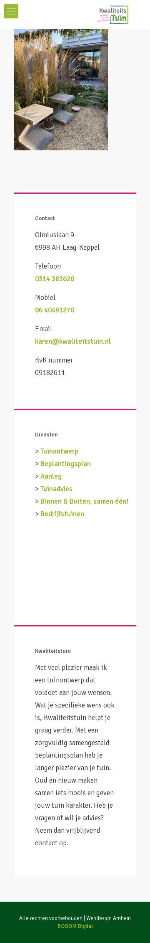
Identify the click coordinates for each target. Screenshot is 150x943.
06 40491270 (54, 310)
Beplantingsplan (65, 463)
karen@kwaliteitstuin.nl (73, 341)
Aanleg (51, 476)
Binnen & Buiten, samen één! (84, 501)
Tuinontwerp (59, 451)
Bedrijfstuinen (62, 514)
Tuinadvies (56, 488)
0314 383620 (54, 278)
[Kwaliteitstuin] (75, 14)
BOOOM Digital (75, 926)
